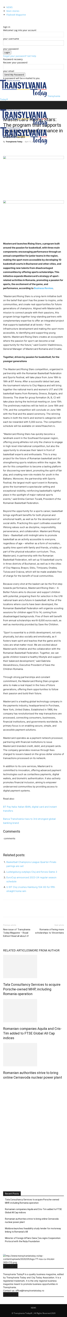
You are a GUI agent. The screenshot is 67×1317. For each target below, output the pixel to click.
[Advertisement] (33, 1148)
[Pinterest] (20, 149)
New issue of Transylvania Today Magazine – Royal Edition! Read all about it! (16, 932)
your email (8, 71)
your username (11, 38)
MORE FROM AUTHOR (45, 950)
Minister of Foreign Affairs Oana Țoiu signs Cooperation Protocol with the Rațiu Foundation (32, 1240)
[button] (5, 105)
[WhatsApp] (28, 149)
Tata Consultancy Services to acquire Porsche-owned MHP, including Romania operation (31, 989)
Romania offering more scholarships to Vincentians (49, 931)
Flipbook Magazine (16, 14)
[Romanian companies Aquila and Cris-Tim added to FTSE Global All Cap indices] (33, 1010)
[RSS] (6, 20)
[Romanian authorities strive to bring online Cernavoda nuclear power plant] (33, 1054)
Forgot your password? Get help (19, 56)
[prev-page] (4, 1084)
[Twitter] (9, 20)
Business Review (43, 288)
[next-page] (6, 1084)
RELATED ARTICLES (16, 950)
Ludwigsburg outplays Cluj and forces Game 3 (31, 871)
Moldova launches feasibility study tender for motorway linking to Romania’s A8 (33, 1230)
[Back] (4, 23)
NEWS (9, 7)
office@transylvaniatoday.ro (29, 1290)
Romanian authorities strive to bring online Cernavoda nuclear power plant (32, 1220)
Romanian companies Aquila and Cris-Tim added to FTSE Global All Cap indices (32, 1033)
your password (11, 48)
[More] (35, 149)
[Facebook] (4, 20)
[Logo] (23, 125)
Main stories (12, 10)
